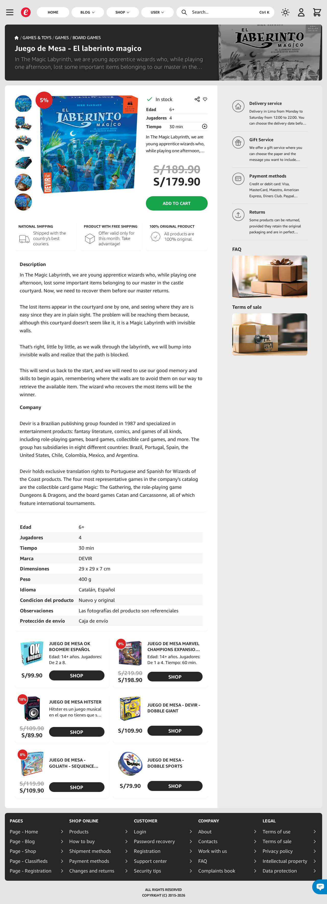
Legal (269, 820)
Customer (145, 820)
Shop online (83, 820)
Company (208, 820)
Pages (16, 820)
